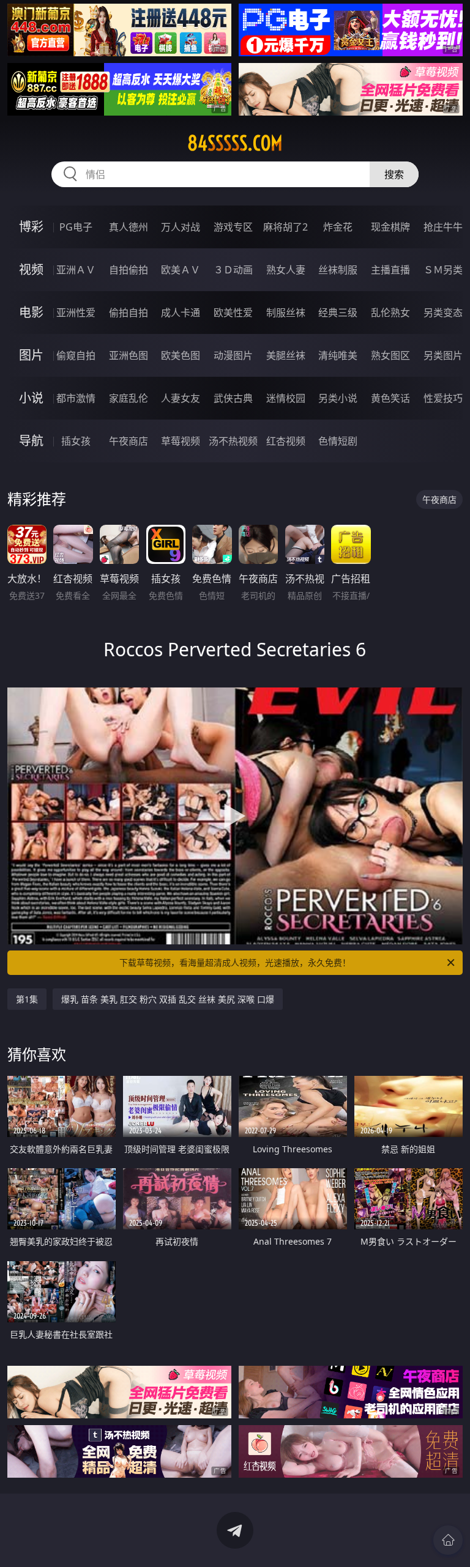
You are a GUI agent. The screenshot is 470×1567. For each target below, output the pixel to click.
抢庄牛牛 (443, 227)
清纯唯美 (337, 355)
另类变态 (443, 312)
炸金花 (337, 227)
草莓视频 (180, 441)
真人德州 (128, 227)
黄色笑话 (390, 398)
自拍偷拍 (128, 269)
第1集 (27, 999)
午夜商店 (128, 441)
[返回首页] (448, 1540)
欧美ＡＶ (180, 269)
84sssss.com (235, 143)
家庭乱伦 (128, 398)
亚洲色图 (128, 355)
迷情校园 (285, 398)
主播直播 (390, 269)
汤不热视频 (233, 441)
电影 (31, 312)
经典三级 (337, 312)
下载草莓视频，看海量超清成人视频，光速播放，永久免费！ (235, 962)
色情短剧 (337, 441)
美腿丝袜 (285, 355)
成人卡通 (180, 312)
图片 (31, 355)
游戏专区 (233, 227)
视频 (31, 269)
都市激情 (75, 398)
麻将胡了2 (285, 227)
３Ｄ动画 (233, 269)
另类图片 (443, 355)
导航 (31, 440)
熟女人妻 (285, 269)
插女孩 (76, 441)
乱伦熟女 (390, 312)
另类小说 (337, 398)
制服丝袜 (285, 312)
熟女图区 (390, 355)
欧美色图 (180, 355)
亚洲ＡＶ (75, 269)
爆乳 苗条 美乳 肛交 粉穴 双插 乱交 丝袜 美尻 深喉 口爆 (167, 999)
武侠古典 (233, 398)
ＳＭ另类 (443, 269)
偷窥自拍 (75, 355)
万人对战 (180, 227)
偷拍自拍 (128, 312)
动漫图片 (233, 355)
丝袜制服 (337, 269)
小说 (31, 398)
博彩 (31, 226)
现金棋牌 (390, 227)
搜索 (394, 174)
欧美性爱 (233, 312)
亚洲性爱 (75, 312)
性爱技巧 (443, 398)
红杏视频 (285, 441)
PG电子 (75, 227)
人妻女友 (180, 398)
